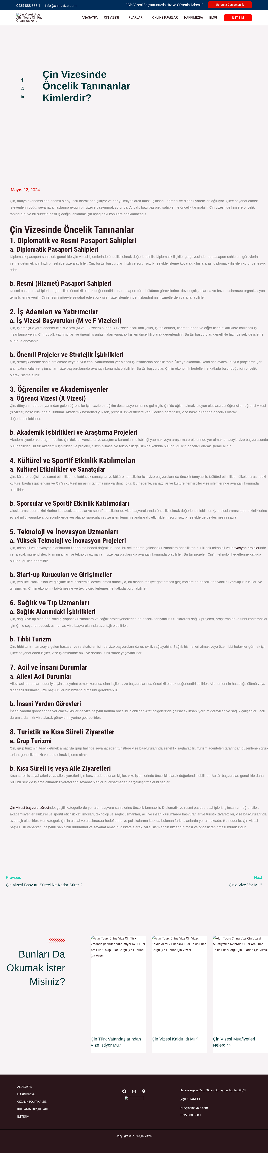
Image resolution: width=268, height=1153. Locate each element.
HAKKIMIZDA (193, 17)
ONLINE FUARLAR (165, 17)
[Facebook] (124, 1091)
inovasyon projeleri (245, 548)
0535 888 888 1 (28, 6)
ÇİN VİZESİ (111, 17)
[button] (230, 4)
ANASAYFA (90, 17)
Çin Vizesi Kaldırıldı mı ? (175, 1039)
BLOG (213, 17)
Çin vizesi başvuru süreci (29, 808)
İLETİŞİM (23, 1116)
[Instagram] (134, 1091)
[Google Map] (144, 1091)
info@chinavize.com (61, 6)
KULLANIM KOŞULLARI (32, 1109)
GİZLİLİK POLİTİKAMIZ (31, 1101)
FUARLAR (135, 17)
